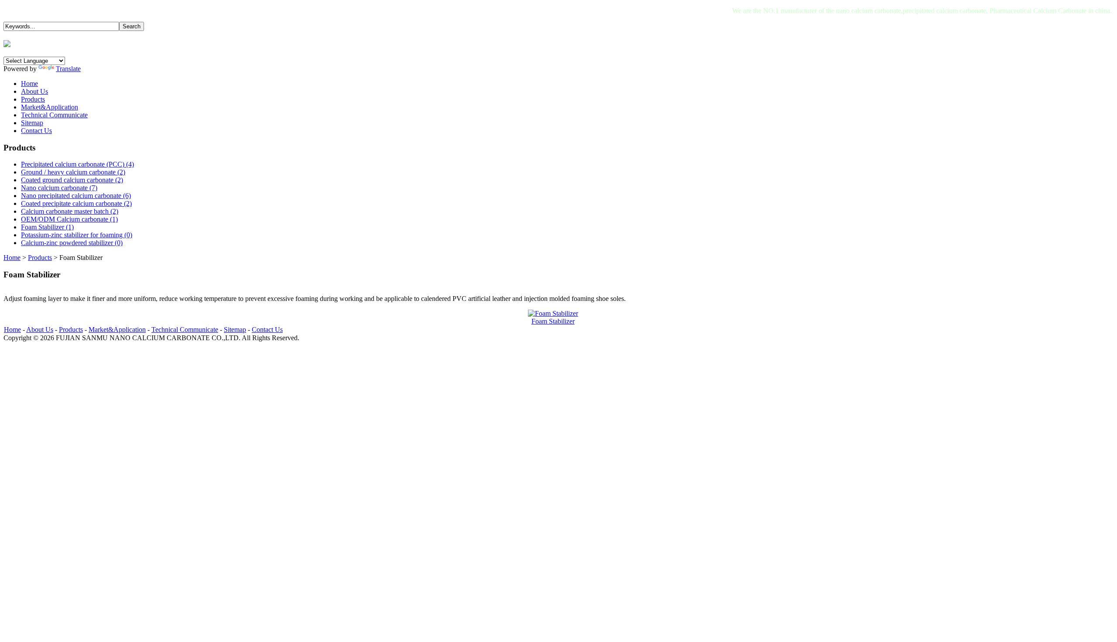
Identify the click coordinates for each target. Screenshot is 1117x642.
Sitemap (235, 329)
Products (40, 257)
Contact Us (267, 329)
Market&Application (117, 329)
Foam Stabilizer (553, 321)
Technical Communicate (184, 329)
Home (12, 257)
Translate (68, 68)
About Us (39, 329)
